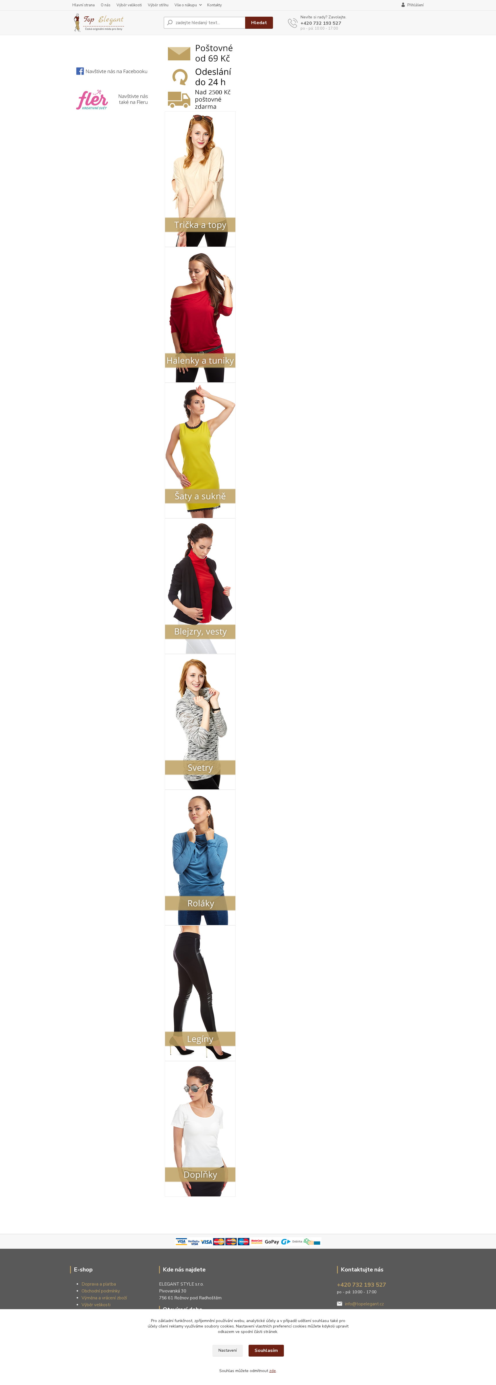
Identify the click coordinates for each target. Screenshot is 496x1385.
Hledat (259, 23)
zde (272, 1371)
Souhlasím (266, 1350)
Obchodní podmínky (101, 1291)
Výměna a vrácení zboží (104, 1298)
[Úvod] (114, 23)
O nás (106, 5)
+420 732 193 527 (321, 23)
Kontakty (214, 5)
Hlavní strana (83, 5)
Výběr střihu (158, 5)
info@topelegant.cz (364, 1304)
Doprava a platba (99, 1284)
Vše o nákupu (186, 5)
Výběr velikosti (129, 5)
